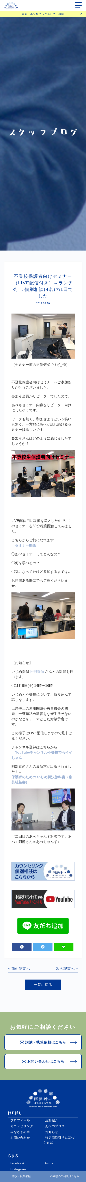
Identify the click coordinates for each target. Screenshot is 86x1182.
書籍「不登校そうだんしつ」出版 (43, 14)
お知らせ (51, 1132)
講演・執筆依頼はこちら (45, 1042)
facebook (17, 1163)
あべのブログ (55, 1126)
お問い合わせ (20, 1137)
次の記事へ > (67, 969)
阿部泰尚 (37, 671)
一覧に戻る (43, 985)
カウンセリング (21, 1126)
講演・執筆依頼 (21, 1176)
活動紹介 (51, 1120)
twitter (50, 1163)
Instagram (18, 1169)
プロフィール (20, 1120)
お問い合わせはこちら (45, 1061)
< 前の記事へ (19, 969)
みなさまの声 (20, 1132)
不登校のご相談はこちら (64, 1176)
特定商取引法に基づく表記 (59, 1140)
